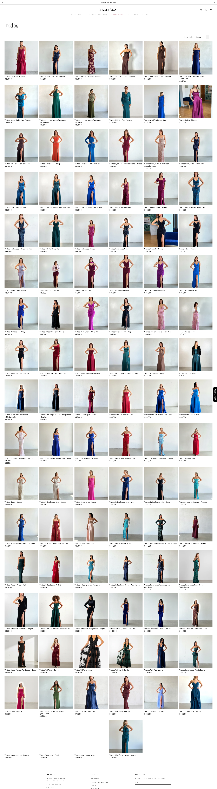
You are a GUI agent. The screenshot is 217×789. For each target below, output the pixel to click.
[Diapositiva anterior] (42, 57)
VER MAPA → (51, 788)
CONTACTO (94, 785)
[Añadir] (34, 71)
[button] (200, 37)
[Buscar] (201, 9)
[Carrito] (210, 9)
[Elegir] (209, 115)
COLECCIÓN (95, 779)
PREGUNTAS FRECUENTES (99, 782)
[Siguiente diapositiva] (69, 57)
